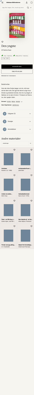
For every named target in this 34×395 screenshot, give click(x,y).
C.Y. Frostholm (5, 247)
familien (9, 101)
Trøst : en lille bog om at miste (8, 220)
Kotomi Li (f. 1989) (6, 170)
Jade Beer (21, 170)
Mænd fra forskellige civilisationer (24, 245)
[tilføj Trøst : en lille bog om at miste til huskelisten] (14, 201)
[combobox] (17, 7)
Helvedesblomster (23, 194)
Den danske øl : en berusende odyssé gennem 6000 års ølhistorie (25, 220)
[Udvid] (22, 102)
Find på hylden (17, 71)
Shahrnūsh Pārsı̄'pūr (24, 247)
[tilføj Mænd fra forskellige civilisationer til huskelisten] (31, 226)
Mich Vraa (4, 196)
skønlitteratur (15, 105)
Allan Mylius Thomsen (24, 221)
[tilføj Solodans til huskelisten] (14, 150)
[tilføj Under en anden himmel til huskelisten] (14, 175)
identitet (18, 101)
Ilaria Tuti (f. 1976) (23, 196)
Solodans (4, 168)
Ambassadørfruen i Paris (24, 169)
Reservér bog (17, 67)
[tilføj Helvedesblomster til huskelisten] (31, 175)
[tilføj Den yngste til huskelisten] (2, 42)
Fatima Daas (7, 50)
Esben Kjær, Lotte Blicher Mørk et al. (7, 221)
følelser (13, 101)
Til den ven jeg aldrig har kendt (7, 245)
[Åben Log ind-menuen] (26, 2)
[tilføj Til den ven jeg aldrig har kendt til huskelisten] (14, 226)
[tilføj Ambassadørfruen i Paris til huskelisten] (31, 150)
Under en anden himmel (6, 194)
